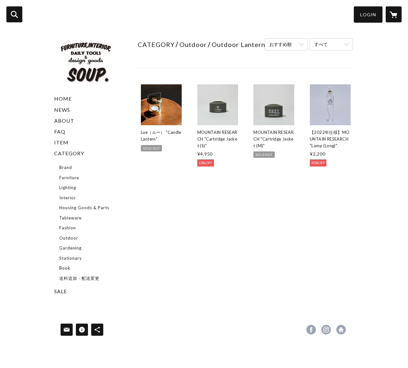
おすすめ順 (280, 44)
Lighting (67, 187)
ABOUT (64, 121)
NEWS (62, 110)
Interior (67, 197)
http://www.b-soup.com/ (341, 329)
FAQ (59, 131)
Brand (65, 167)
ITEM (61, 142)
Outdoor (68, 238)
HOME (63, 99)
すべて (321, 44)
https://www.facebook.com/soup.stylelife (311, 329)
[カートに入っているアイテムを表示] (394, 14)
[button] (368, 14)
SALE (60, 291)
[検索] (14, 14)
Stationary (70, 258)
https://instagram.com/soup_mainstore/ (326, 329)
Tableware (70, 217)
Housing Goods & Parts (84, 207)
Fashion (67, 227)
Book (64, 268)
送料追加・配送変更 (79, 278)
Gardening (70, 247)
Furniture (69, 177)
